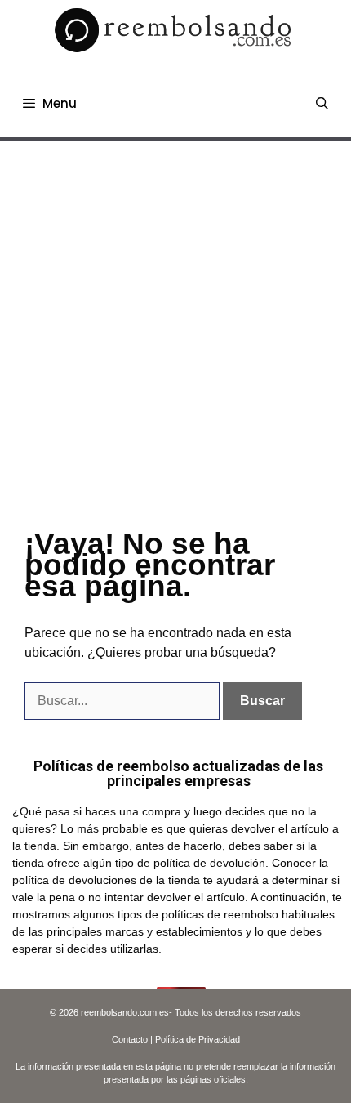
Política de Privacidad (197, 1039)
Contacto (130, 1039)
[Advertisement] (175, 325)
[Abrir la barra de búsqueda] (322, 103)
